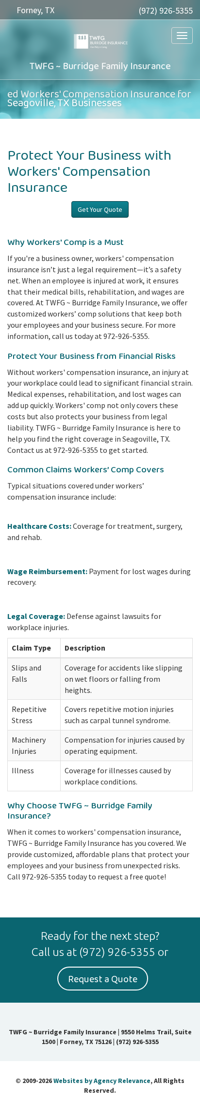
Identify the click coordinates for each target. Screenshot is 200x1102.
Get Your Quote (100, 209)
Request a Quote (102, 979)
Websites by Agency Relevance (101, 1080)
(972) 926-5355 (166, 10)
